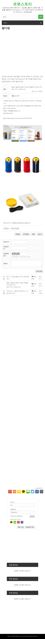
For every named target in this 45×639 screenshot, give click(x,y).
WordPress (34, 636)
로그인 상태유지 (17, 516)
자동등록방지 (6, 255)
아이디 (12, 502)
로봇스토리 (22, 4)
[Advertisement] (22, 52)
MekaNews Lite (17, 636)
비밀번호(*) (6, 248)
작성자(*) (6, 242)
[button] (13, 96)
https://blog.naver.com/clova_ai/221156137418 (17, 118)
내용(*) (5, 263)
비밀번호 (13, 509)
